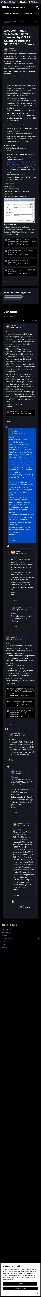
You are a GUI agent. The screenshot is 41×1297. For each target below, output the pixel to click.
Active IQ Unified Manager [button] (12, 299)
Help (3, 944)
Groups (4, 941)
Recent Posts (6, 932)
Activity (4, 935)
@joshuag (15, 777)
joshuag (17, 734)
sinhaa (11, 49)
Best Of (4, 947)
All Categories (6, 929)
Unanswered (20, 938)
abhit (18, 551)
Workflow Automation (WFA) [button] (13, 296)
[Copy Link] (19, 51)
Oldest (12, 316)
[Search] (37, 7)
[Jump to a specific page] (35, 320)
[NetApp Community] (13, 7)
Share (7, 282)
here (24, 61)
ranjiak (13, 326)
